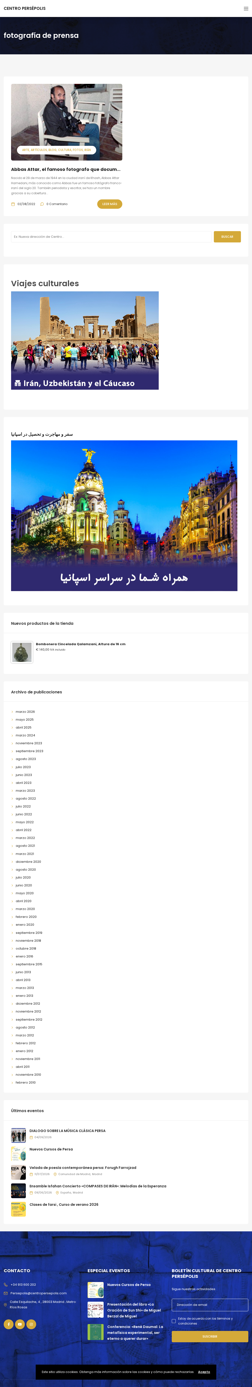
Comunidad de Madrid (74, 1174)
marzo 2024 (25, 735)
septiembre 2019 (29, 932)
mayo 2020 (25, 893)
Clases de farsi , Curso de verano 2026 (64, 1204)
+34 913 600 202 (23, 1284)
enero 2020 (25, 924)
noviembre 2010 (28, 1074)
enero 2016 (24, 956)
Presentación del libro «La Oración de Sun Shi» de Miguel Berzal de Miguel (134, 1310)
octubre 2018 (26, 948)
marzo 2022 (25, 837)
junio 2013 (23, 972)
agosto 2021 (25, 845)
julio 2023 (23, 767)
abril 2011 (23, 1066)
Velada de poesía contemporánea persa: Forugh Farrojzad (83, 1167)
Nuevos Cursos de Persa (51, 1149)
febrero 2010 (26, 1082)
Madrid (97, 1174)
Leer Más (109, 204)
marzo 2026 (25, 711)
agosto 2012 (25, 1027)
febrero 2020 (26, 916)
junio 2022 (24, 814)
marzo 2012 (25, 1035)
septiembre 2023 (29, 751)
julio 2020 (23, 877)
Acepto (204, 1372)
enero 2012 (24, 1051)
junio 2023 (24, 775)
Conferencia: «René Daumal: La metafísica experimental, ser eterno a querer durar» (135, 1332)
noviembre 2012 (28, 1011)
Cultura (64, 150)
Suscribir (210, 1336)
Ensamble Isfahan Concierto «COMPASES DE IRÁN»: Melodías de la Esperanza (98, 1186)
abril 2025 (24, 727)
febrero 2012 (26, 1043)
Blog (52, 150)
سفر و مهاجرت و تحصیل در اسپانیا (42, 434)
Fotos (78, 150)
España (66, 1192)
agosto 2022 (26, 798)
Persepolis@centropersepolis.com (39, 1293)
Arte (25, 150)
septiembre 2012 (29, 1019)
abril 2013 (23, 980)
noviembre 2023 (29, 743)
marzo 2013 (25, 987)
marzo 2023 (25, 790)
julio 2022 (23, 806)
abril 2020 (24, 901)
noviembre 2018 (28, 940)
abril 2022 (24, 830)
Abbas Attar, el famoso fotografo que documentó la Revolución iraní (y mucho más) (110, 169)
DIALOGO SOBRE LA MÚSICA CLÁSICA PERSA (68, 1130)
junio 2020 (24, 885)
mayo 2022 (25, 822)
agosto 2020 (26, 869)
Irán (87, 150)
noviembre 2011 (28, 1059)
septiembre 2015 (29, 964)
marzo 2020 (25, 909)
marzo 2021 (25, 853)
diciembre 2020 (28, 861)
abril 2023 (24, 782)
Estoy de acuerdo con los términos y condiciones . (205, 1321)
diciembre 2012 (28, 1003)
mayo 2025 (25, 719)
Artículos (39, 150)
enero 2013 (24, 995)
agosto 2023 (26, 759)
